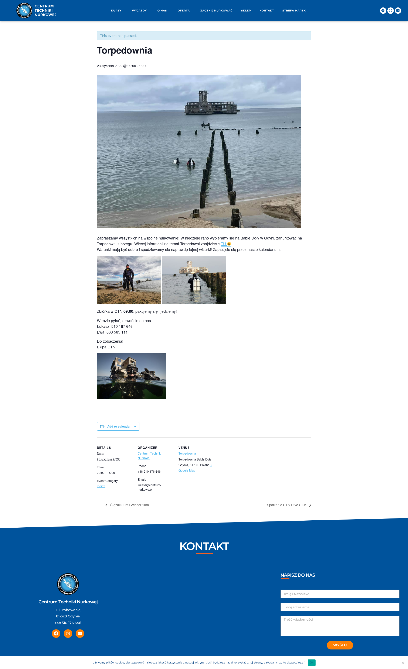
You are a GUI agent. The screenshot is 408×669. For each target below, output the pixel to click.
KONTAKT (266, 10)
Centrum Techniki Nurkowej (149, 455)
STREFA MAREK (294, 10)
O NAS (162, 10)
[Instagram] (390, 10)
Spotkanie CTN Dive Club (287, 504)
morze (101, 486)
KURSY (116, 10)
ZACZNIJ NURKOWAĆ (216, 10)
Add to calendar (118, 426)
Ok (312, 662)
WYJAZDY (139, 10)
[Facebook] (383, 10)
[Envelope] (398, 10)
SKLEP (246, 10)
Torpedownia (187, 453)
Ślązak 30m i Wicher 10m (129, 504)
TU (223, 243)
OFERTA (184, 10)
